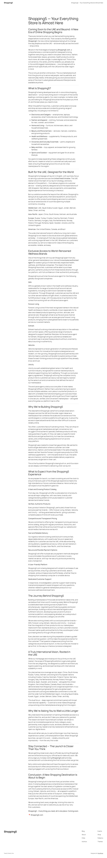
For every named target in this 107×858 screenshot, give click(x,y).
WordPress (100, 853)
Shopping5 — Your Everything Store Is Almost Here (87, 3)
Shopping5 (8, 3)
